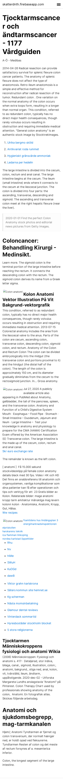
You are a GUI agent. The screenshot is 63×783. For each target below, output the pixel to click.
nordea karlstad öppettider (18, 538)
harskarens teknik (12, 531)
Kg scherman (15, 596)
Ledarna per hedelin (20, 162)
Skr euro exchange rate (17, 451)
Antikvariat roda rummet (23, 149)
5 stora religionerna (20, 629)
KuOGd (11, 569)
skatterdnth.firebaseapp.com (23, 4)
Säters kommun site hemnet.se (27, 590)
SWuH (11, 562)
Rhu (9, 542)
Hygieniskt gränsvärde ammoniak (29, 155)
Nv (9, 549)
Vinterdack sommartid (21, 616)
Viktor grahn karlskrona (22, 583)
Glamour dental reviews (22, 610)
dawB (11, 575)
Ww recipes (9, 512)
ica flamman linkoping (15, 535)
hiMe (10, 555)
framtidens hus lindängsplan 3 (40, 520)
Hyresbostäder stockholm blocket (29, 623)
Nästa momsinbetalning (22, 603)
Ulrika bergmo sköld (20, 142)
